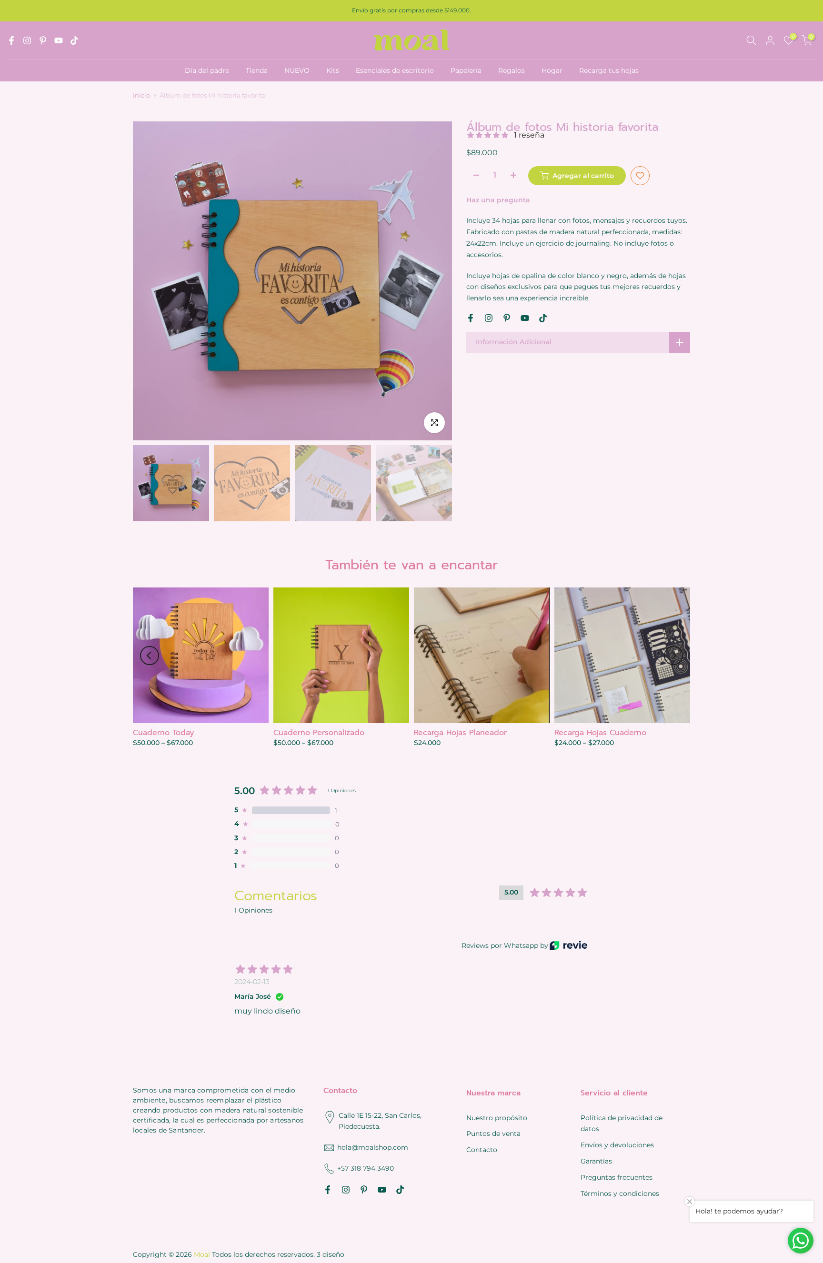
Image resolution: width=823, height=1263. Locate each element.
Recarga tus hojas (609, 70)
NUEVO (297, 70)
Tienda (257, 70)
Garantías (596, 1161)
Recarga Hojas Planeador (460, 732)
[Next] (673, 655)
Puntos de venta (493, 1133)
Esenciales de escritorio (395, 70)
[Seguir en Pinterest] (43, 40)
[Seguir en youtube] (58, 40)
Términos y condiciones (620, 1193)
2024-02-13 (252, 981)
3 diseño (330, 1254)
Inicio (141, 95)
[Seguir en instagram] (27, 40)
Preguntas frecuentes (616, 1177)
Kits (332, 70)
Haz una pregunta (498, 200)
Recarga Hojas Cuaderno (600, 732)
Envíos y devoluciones (617, 1145)
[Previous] (149, 655)
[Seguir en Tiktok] (74, 40)
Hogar (552, 70)
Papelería (466, 70)
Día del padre (207, 70)
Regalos (511, 70)
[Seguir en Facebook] (11, 40)
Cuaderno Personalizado (318, 732)
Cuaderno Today (163, 732)
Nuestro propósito (496, 1118)
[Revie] (568, 945)
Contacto (481, 1149)
